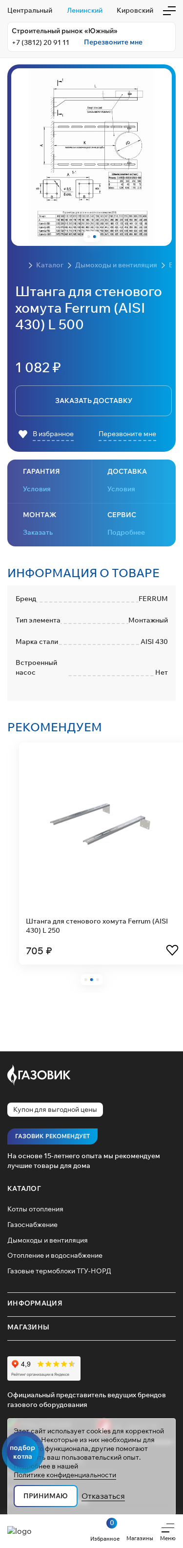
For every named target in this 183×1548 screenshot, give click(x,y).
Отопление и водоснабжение (54, 1255)
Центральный (29, 10)
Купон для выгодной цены (55, 1109)
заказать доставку (93, 400)
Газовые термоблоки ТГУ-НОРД (59, 1271)
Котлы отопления (35, 1209)
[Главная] (19, 265)
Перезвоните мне (113, 42)
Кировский (135, 10)
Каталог (24, 1188)
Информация (34, 1303)
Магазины (28, 1327)
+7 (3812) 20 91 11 (40, 42)
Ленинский (84, 10)
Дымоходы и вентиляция (47, 1240)
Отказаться (103, 1496)
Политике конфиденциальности (65, 1474)
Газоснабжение (32, 1224)
